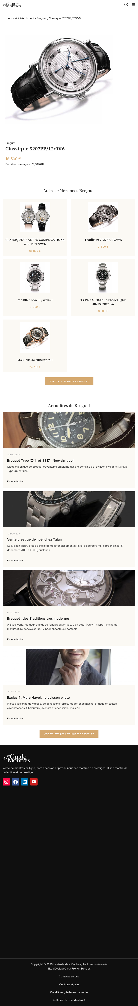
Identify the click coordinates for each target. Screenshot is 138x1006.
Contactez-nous (69, 976)
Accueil (12, 18)
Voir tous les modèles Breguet (69, 381)
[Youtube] (34, 781)
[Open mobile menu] (133, 4)
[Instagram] (6, 781)
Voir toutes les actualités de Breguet (69, 734)
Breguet (42, 18)
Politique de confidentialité (69, 1000)
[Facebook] (15, 781)
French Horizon (81, 968)
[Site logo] (12, 4)
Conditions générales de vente (69, 992)
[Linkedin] (24, 781)
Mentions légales (69, 984)
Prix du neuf (27, 18)
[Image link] (16, 758)
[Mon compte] (126, 4)
